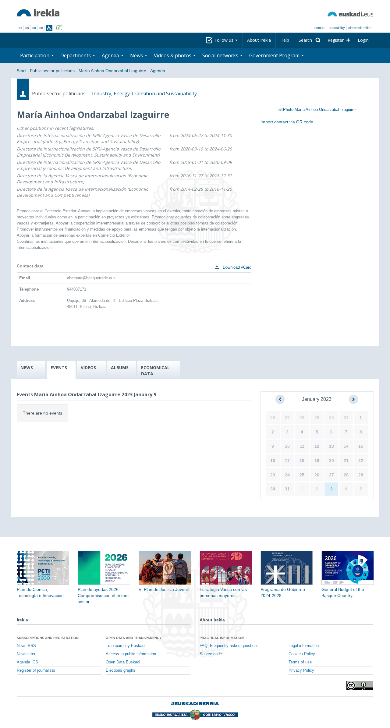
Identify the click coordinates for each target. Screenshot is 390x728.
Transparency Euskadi (125, 646)
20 (331, 460)
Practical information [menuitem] (222, 638)
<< (20, 28)
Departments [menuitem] (76, 55)
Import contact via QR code (287, 121)
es (27, 28)
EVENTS (59, 367)
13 (331, 446)
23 (272, 474)
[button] (280, 399)
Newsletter (26, 654)
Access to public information (131, 654)
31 (346, 417)
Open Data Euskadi (123, 662)
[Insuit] (49, 28)
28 (302, 417)
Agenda (157, 70)
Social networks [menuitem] (220, 55)
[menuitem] (308, 40)
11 (302, 446)
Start (21, 70)
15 (360, 446)
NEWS (26, 367)
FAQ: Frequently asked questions (229, 646)
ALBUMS (120, 367)
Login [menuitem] (363, 40)
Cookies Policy (302, 654)
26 (272, 417)
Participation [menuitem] (35, 55)
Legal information (304, 646)
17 (287, 460)
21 (346, 460)
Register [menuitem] (336, 40)
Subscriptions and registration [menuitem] (48, 638)
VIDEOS (88, 367)
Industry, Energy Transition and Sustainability (144, 93)
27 (287, 417)
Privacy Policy (301, 670)
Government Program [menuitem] (275, 55)
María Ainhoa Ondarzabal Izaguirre (112, 70)
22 (360, 460)
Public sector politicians (52, 70)
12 (316, 446)
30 (331, 417)
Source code (211, 654)
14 (346, 446)
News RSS (26, 646)
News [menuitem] (137, 55)
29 (316, 417)
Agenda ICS (27, 662)
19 (316, 460)
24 (287, 474)
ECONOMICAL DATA (155, 370)
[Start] (38, 12)
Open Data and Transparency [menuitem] (133, 638)
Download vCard (236, 267)
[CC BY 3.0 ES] (359, 685)
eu (34, 28)
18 (302, 460)
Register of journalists (36, 670)
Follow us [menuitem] (224, 40)
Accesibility (337, 28)
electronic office (359, 28)
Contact (319, 28)
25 (302, 474)
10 (287, 446)
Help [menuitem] (284, 40)
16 (272, 460)
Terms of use (300, 662)
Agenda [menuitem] (111, 55)
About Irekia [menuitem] (259, 40)
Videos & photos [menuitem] (173, 55)
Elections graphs (120, 670)
